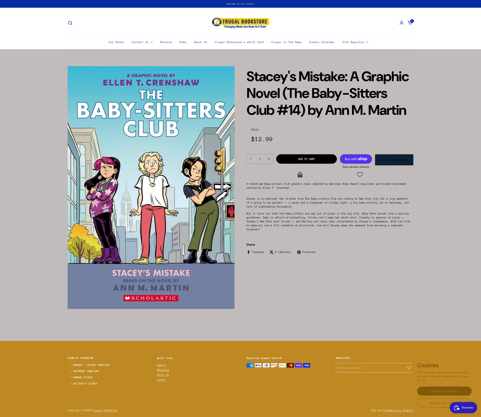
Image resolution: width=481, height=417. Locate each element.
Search (161, 364)
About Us (163, 374)
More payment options (356, 166)
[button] (70, 22)
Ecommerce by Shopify (398, 410)
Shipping (163, 369)
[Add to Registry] (300, 174)
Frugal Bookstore (105, 410)
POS (373, 410)
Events (161, 379)
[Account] (401, 22)
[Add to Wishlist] (360, 174)
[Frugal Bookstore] (240, 22)
